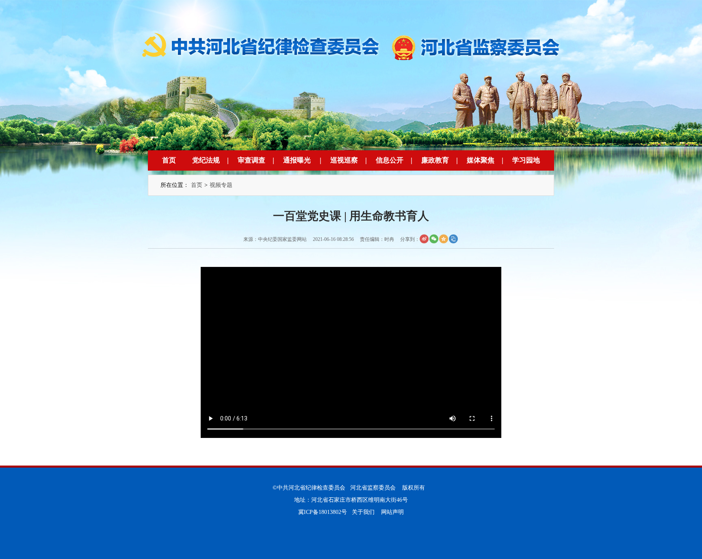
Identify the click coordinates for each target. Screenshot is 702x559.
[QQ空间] (443, 238)
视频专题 (221, 185)
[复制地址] (453, 238)
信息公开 (389, 160)
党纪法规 (206, 160)
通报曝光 (297, 160)
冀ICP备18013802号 (322, 512)
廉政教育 (435, 160)
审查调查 (251, 160)
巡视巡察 (344, 160)
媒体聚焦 (480, 160)
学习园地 (526, 160)
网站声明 (392, 512)
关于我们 (363, 512)
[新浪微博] (424, 238)
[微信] (433, 238)
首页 (169, 160)
